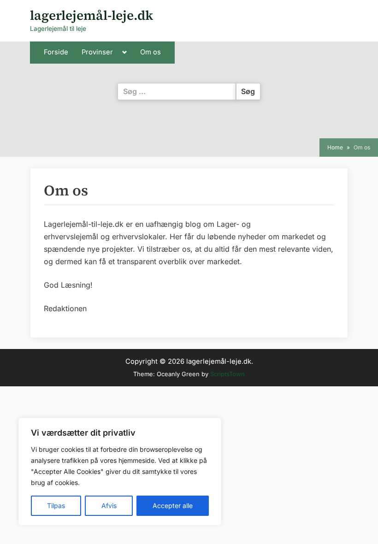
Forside (56, 52)
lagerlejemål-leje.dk (91, 15)
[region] (119, 472)
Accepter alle (173, 505)
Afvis (109, 505)
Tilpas (56, 505)
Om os (150, 52)
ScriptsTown (227, 374)
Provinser (97, 52)
